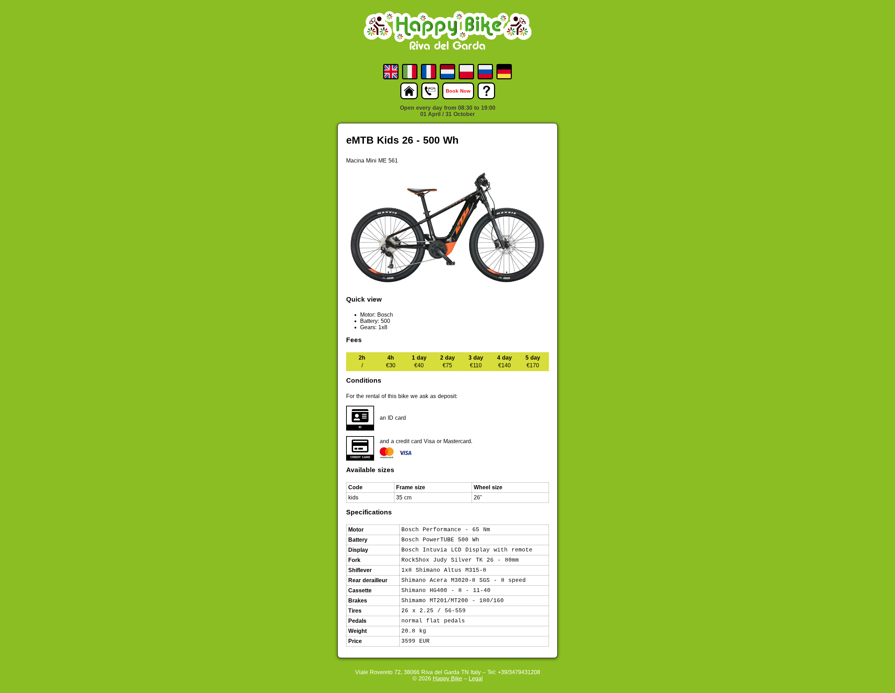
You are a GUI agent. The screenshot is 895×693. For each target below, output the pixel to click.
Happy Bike (447, 678)
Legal (476, 678)
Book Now (458, 91)
